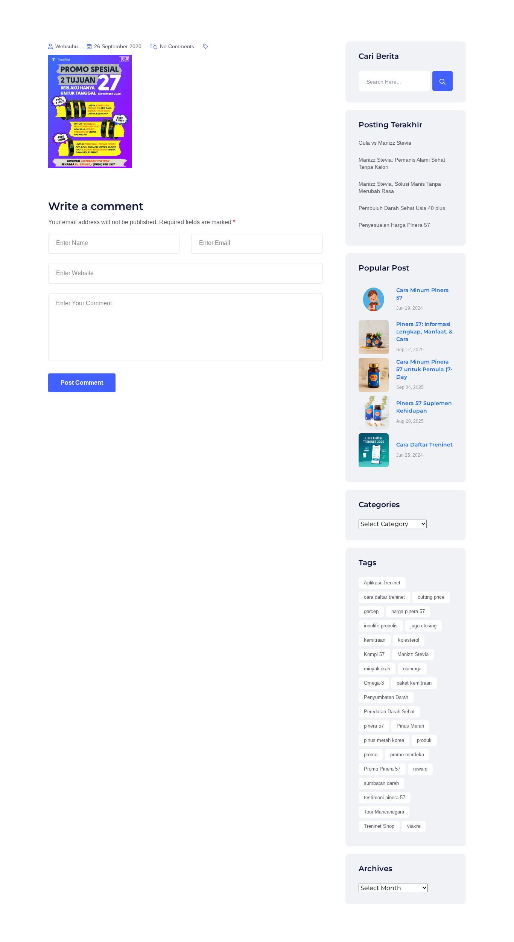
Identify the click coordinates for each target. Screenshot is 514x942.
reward (420, 769)
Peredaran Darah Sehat (389, 711)
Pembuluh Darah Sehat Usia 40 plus (402, 208)
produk (424, 740)
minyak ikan (377, 668)
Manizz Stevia (413, 654)
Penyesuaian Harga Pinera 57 (394, 225)
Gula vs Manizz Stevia (385, 143)
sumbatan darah (381, 783)
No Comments (176, 46)
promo (370, 754)
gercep (371, 611)
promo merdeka (407, 754)
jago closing (423, 626)
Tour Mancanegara (384, 812)
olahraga (412, 668)
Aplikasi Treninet (382, 583)
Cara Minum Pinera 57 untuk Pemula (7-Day (424, 369)
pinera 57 (374, 726)
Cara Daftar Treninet (424, 444)
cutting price (431, 597)
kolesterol (408, 640)
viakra (413, 826)
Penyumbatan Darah (386, 697)
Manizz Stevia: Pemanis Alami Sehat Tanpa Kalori (402, 163)
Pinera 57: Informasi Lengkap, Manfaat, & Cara (424, 332)
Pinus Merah (410, 726)
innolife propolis (381, 626)
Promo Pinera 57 (382, 769)
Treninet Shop (379, 826)
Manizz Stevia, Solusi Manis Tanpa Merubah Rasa (400, 187)
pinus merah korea (384, 740)
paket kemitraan (414, 683)
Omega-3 (374, 683)
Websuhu (66, 46)
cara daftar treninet (384, 597)
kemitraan (374, 640)
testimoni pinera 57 (384, 797)
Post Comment (82, 382)
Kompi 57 (374, 654)
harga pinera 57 (408, 611)
